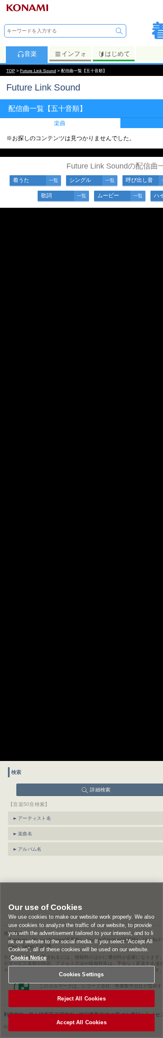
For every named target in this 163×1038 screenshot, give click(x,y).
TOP (10, 70)
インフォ (74, 53)
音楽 (30, 53)
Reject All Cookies (81, 998)
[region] (81, 960)
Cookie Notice (28, 958)
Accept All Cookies (81, 1022)
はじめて (117, 53)
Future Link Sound (38, 70)
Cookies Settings (81, 974)
